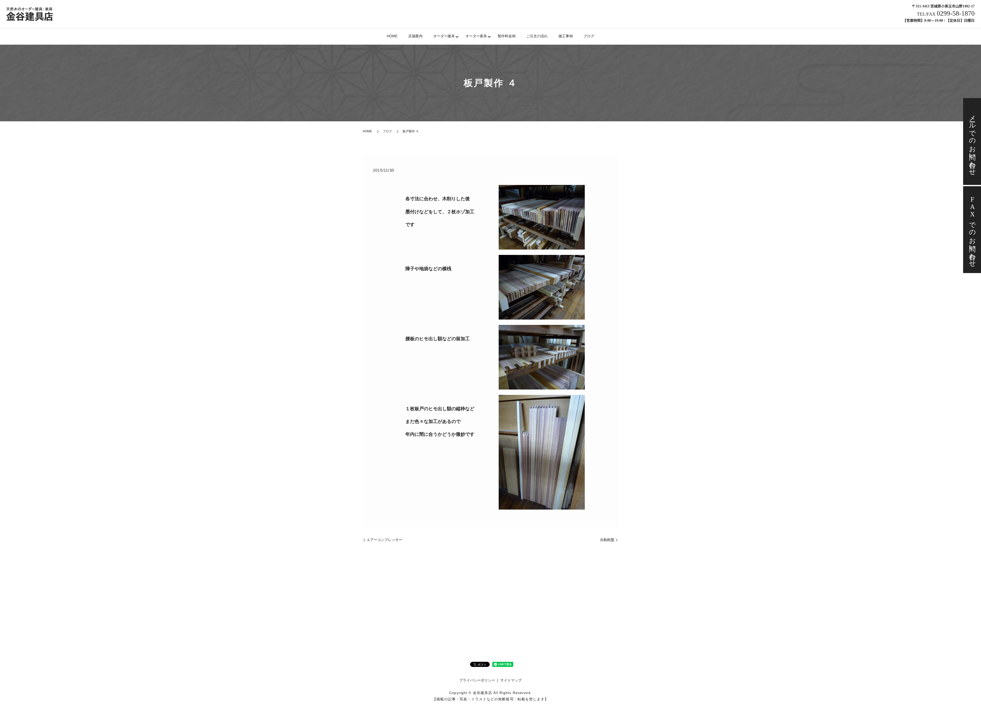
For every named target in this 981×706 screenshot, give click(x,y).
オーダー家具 (476, 36)
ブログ (588, 36)
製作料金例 (507, 36)
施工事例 (565, 36)
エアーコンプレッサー (384, 540)
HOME (392, 36)
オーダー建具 (444, 36)
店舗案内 (415, 36)
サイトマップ (511, 680)
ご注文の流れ (537, 36)
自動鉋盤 (607, 540)
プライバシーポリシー (477, 680)
